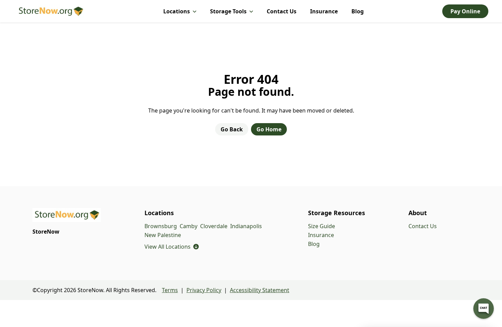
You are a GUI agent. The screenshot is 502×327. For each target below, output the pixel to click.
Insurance (324, 11)
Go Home (268, 129)
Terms (170, 290)
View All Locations (171, 246)
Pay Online (465, 11)
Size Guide (321, 226)
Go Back (232, 129)
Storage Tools (228, 11)
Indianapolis (246, 226)
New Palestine (162, 235)
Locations (176, 11)
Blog (357, 11)
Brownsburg (160, 226)
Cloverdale (213, 226)
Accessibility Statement (259, 290)
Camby (188, 226)
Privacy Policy (203, 290)
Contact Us (281, 11)
